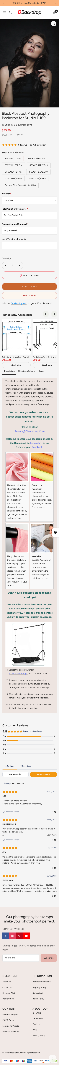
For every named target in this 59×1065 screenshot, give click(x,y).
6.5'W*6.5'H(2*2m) (38, 165)
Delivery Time (8, 999)
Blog (35, 1030)
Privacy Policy (39, 1035)
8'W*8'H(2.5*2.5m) (38, 172)
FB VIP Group (8, 1020)
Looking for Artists (10, 1026)
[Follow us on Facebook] (5, 936)
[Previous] (4, 103)
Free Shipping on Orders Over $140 (29, 3)
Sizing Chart (38, 993)
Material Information (42, 981)
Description (9, 371)
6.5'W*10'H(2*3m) (13, 172)
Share (20, 134)
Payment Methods (10, 1032)
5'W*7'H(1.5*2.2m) (14, 165)
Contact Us (7, 987)
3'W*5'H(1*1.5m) (13, 158)
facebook (37, 447)
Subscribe (49, 957)
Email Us (36, 1024)
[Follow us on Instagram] (12, 936)
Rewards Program (10, 1014)
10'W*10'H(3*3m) (13, 178)
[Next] (54, 103)
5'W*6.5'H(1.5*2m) (36, 158)
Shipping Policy (39, 987)
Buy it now (29, 295)
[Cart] (54, 12)
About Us (6, 981)
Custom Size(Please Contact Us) (20, 185)
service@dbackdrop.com (30, 431)
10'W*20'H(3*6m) (37, 178)
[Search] (10, 12)
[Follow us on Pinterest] (19, 936)
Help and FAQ (8, 993)
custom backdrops (18, 673)
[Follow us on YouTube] (26, 936)
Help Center (38, 1018)
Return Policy (38, 999)
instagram (35, 443)
